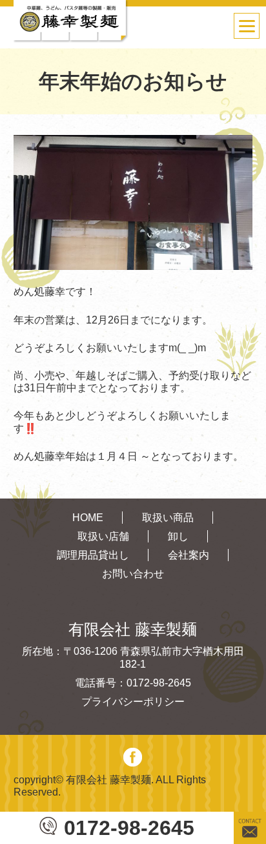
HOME (87, 517)
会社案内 (188, 555)
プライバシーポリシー (133, 701)
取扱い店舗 (103, 536)
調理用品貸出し (93, 555)
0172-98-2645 (129, 827)
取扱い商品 (168, 517)
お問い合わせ (133, 573)
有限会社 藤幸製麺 (108, 779)
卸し (178, 536)
